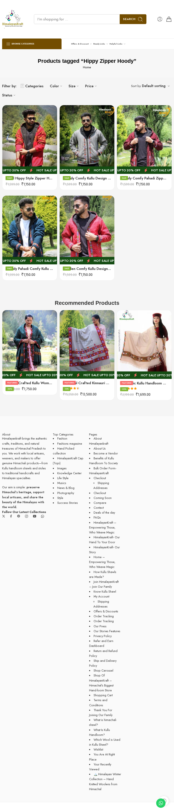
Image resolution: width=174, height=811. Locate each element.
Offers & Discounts (106, 611)
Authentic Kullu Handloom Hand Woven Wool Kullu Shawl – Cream (144, 383)
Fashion (62, 438)
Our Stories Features (107, 631)
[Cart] (169, 19)
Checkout (100, 478)
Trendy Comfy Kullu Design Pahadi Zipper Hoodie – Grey (87, 178)
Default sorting (154, 85)
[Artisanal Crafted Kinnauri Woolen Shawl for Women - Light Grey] (87, 344)
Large (14, 160)
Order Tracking (104, 616)
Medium (14, 167)
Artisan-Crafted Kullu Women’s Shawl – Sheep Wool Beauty (30, 382)
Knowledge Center (69, 473)
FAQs (97, 517)
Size (72, 86)
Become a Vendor (106, 453)
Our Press (100, 626)
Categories (34, 86)
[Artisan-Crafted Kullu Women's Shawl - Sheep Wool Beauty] (29, 344)
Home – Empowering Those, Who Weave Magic (102, 562)
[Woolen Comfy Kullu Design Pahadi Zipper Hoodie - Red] (87, 230)
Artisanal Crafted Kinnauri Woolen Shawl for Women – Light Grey (87, 382)
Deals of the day (104, 512)
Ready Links (99, 43)
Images (62, 468)
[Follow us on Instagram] (26, 516)
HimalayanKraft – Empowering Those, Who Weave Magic (102, 527)
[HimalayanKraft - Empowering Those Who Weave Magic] (12, 19)
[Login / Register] (160, 19)
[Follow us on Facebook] (11, 516)
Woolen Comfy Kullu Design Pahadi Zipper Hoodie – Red (87, 268)
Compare (100, 502)
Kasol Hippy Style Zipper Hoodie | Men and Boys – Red (30, 178)
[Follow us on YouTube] (34, 516)
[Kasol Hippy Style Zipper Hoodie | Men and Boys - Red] (29, 139)
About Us (100, 448)
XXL (14, 154)
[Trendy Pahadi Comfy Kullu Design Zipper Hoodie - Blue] (29, 230)
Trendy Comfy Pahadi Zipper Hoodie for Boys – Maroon (144, 178)
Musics (61, 483)
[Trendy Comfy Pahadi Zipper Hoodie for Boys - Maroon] (144, 139)
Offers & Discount (80, 43)
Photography (65, 493)
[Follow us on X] (3, 516)
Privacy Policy (103, 636)
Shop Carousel (103, 670)
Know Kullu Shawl (105, 591)
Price (89, 86)
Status (7, 95)
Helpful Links (115, 43)
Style (60, 498)
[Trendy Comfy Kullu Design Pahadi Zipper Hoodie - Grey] (87, 139)
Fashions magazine (69, 443)
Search (129, 19)
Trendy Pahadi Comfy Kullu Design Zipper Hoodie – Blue (30, 268)
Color (54, 86)
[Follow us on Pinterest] (18, 516)
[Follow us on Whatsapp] (42, 516)
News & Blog (65, 488)
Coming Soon (103, 498)
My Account (101, 596)
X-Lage (14, 147)
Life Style (63, 478)
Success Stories (67, 502)
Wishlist (98, 749)
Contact (99, 507)
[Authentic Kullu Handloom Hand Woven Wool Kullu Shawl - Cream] (144, 344)
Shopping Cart (103, 695)
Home (87, 67)
